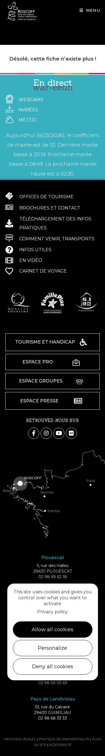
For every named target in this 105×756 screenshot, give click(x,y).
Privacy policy (52, 611)
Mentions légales (20, 739)
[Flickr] (71, 433)
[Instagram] (46, 433)
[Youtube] (58, 433)
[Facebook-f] (33, 433)
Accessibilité (60, 745)
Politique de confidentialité (64, 739)
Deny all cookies (52, 666)
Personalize (52, 648)
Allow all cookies (52, 629)
